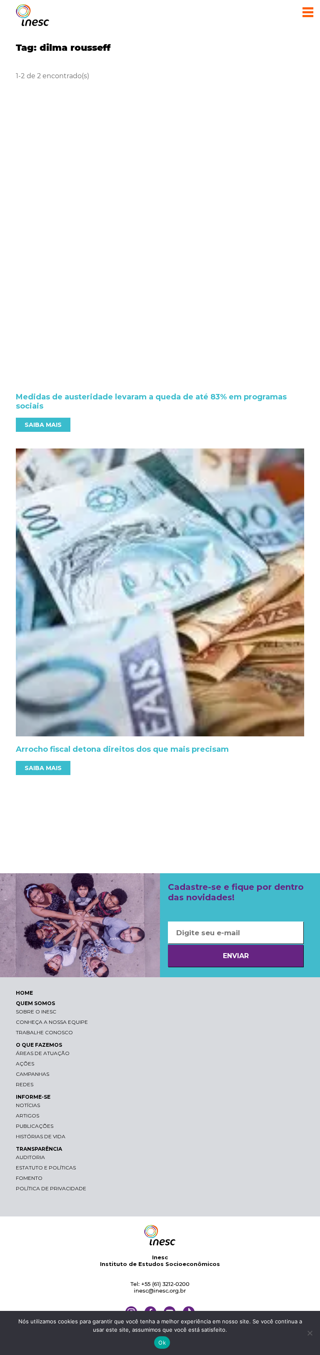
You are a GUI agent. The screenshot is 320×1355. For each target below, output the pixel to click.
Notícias (28, 1105)
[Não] (309, 1333)
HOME (24, 993)
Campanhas (32, 1074)
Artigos (27, 1115)
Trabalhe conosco (44, 1032)
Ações (25, 1063)
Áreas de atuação (43, 1053)
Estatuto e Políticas (46, 1167)
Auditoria (30, 1157)
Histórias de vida (40, 1136)
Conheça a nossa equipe (52, 1022)
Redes (24, 1084)
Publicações (34, 1126)
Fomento (29, 1178)
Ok (162, 1342)
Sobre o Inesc (36, 1011)
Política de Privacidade (51, 1188)
